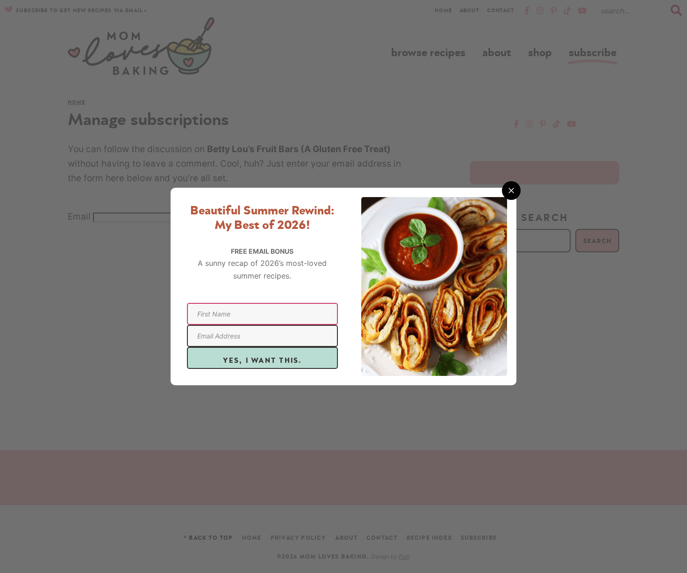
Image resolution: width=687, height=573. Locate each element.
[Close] (511, 190)
